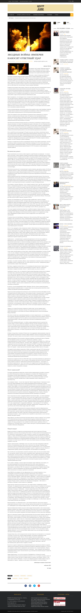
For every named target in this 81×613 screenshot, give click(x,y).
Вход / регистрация (13, 1)
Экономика (24, 61)
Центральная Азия (67, 185)
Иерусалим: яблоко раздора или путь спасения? (65, 206)
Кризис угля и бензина (66, 223)
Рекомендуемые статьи (26, 1)
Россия (20, 578)
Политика (30, 61)
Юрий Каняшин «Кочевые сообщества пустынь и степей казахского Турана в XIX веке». (66, 166)
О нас (56, 14)
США (65, 34)
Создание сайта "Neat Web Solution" (67, 611)
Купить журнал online (23, 14)
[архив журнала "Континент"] (59, 598)
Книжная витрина (38, 14)
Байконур (26, 578)
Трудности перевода (65, 246)
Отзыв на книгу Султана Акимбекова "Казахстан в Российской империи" (66, 61)
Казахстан (18, 61)
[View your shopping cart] (72, 1)
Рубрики (49, 14)
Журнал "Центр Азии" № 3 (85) (40, 61)
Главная (11, 14)
